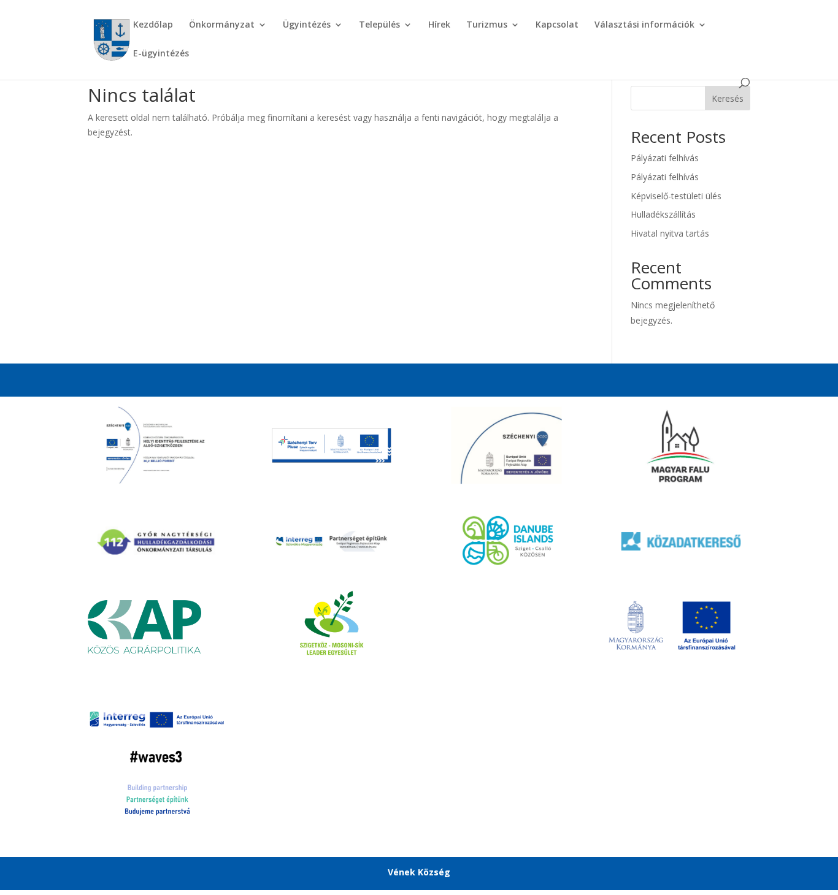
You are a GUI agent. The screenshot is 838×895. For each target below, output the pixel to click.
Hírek (439, 25)
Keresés (728, 98)
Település (379, 25)
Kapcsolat (557, 25)
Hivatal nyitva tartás (670, 233)
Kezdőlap (153, 25)
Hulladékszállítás (663, 214)
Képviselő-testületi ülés (676, 196)
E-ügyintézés (161, 54)
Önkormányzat (222, 25)
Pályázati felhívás (665, 158)
